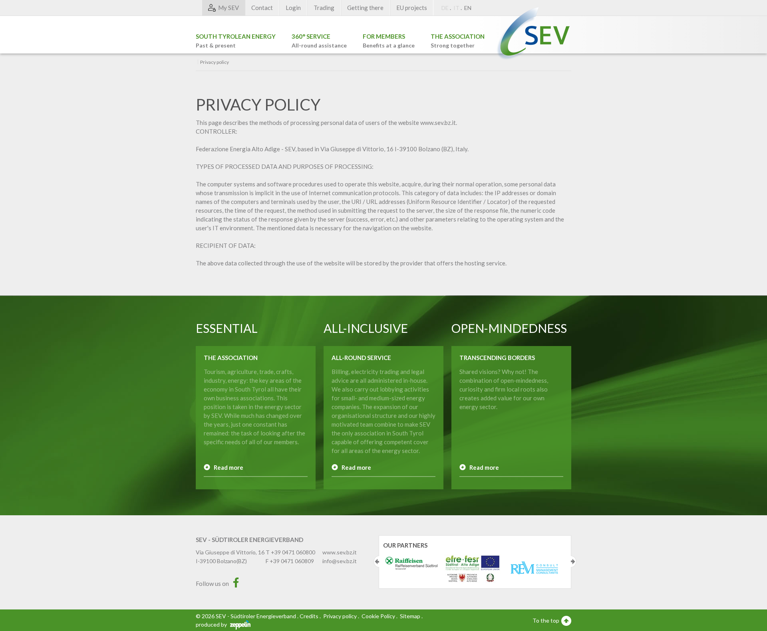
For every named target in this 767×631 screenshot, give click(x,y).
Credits (309, 616)
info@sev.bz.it (339, 561)
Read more (228, 467)
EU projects (411, 7)
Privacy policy (340, 616)
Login (293, 7)
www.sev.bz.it (339, 552)
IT (456, 7)
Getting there (365, 7)
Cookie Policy (378, 616)
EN (467, 7)
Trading (324, 7)
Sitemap (410, 616)
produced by (212, 624)
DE (445, 7)
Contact (262, 7)
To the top (546, 620)
